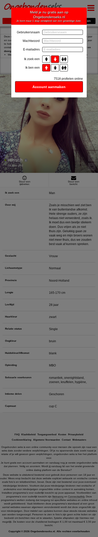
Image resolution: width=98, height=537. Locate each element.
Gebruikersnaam (28, 32)
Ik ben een (32, 67)
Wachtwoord (31, 41)
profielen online (68, 78)
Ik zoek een (32, 59)
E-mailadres (31, 49)
